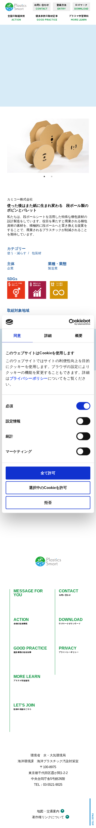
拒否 (48, 502)
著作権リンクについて (48, 817)
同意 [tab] (17, 335)
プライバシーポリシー (29, 378)
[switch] (83, 421)
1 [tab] (44, 176)
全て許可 (48, 473)
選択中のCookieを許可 (48, 488)
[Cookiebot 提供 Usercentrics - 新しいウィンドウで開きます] (69, 322)
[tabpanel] (48, 146)
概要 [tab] (78, 335)
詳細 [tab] (48, 335)
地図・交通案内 (48, 811)
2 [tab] (51, 176)
